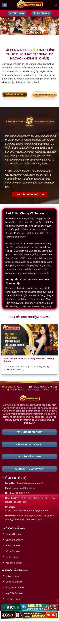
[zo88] (29, 615)
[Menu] (4, 5)
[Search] (56, 5)
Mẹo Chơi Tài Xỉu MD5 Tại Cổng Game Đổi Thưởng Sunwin (29, 359)
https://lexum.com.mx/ (18, 170)
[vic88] (29, 607)
